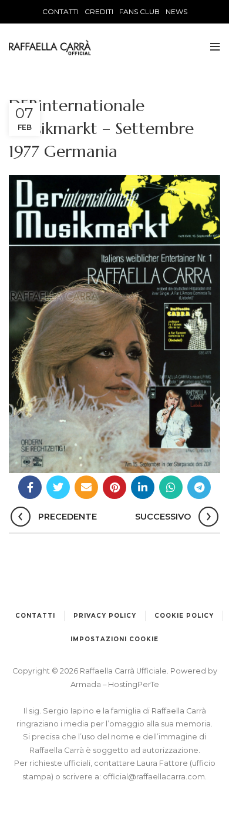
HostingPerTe (133, 684)
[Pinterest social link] (114, 487)
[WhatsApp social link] (171, 487)
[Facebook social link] (30, 487)
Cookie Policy (184, 615)
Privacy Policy (104, 615)
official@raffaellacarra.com (154, 776)
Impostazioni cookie (114, 639)
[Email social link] (86, 487)
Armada (86, 684)
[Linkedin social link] (142, 487)
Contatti (35, 615)
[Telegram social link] (199, 487)
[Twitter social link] (58, 487)
